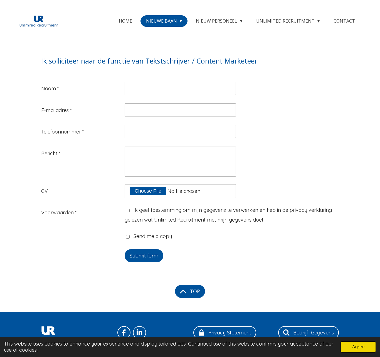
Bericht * (50, 153)
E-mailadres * (56, 110)
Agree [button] (358, 346)
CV (44, 191)
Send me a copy (153, 236)
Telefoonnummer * (62, 131)
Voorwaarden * (59, 212)
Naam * (50, 88)
